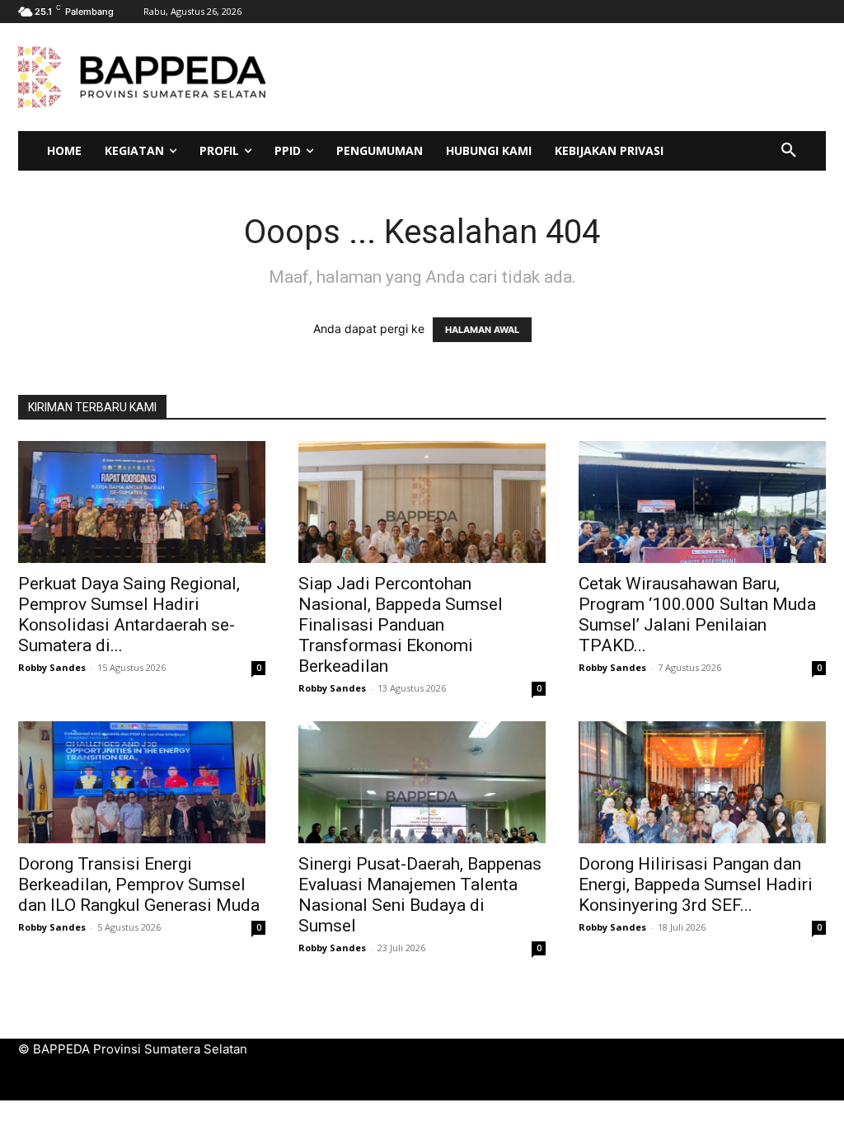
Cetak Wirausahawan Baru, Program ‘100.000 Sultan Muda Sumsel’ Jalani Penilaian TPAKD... (697, 614)
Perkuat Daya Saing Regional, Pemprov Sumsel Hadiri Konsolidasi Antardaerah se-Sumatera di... (129, 614)
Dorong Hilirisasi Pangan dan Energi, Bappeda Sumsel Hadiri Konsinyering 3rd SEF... (696, 884)
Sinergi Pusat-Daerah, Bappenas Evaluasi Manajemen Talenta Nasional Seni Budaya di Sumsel (420, 895)
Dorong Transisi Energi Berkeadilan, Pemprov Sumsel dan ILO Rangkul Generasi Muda (139, 884)
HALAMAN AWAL (482, 329)
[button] (789, 151)
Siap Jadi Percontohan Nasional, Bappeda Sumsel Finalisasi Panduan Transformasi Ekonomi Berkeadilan (400, 625)
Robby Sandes (52, 667)
